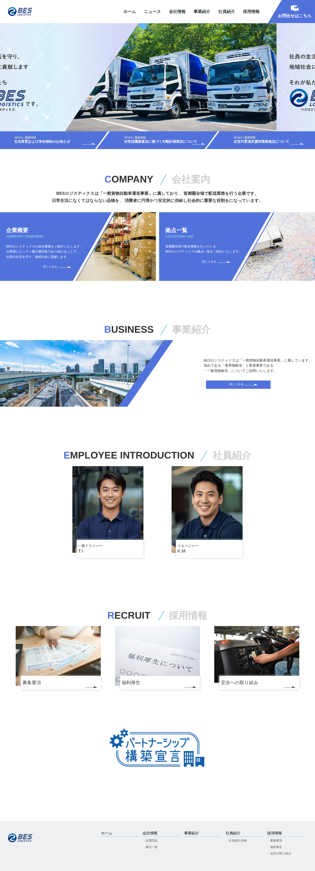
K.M (187, 549)
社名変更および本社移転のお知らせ (35, 140)
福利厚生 (276, 847)
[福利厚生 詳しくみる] (157, 655)
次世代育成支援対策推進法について (255, 140)
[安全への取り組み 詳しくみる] (256, 654)
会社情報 (177, 11)
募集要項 (276, 840)
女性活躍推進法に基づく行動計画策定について (153, 140)
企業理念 (152, 840)
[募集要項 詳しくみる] (58, 656)
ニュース (152, 11)
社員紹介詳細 (238, 840)
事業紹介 (202, 11)
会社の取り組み (280, 853)
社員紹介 (226, 11)
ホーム (129, 11)
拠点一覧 (152, 847)
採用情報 (274, 833)
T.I (90, 549)
